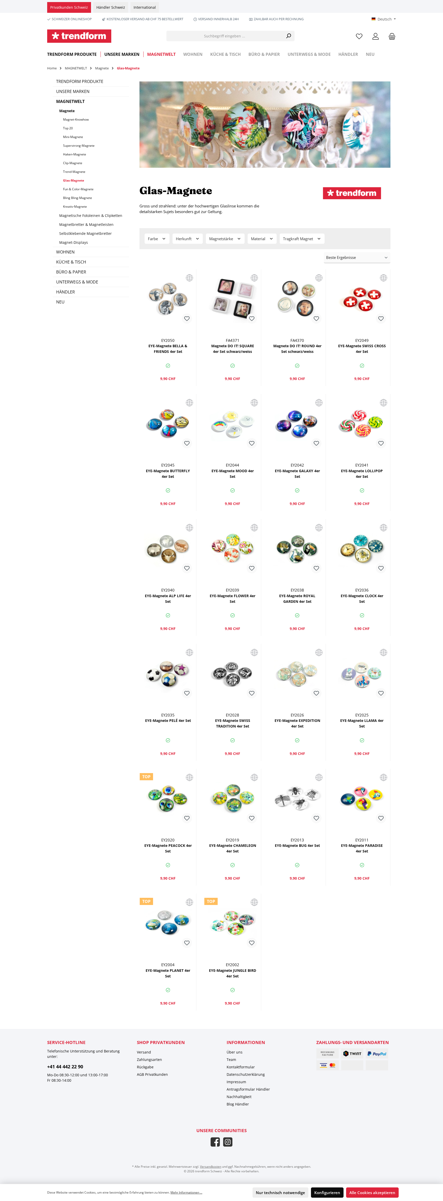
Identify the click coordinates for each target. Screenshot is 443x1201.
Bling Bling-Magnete (77, 198)
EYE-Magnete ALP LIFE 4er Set (168, 598)
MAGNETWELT (70, 101)
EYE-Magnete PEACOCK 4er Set (168, 848)
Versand (144, 1052)
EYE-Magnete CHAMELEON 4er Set (232, 848)
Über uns (235, 1052)
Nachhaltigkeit (239, 1096)
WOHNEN (65, 252)
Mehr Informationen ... (186, 1192)
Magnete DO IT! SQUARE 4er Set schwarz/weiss (232, 348)
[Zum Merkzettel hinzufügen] (187, 318)
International (145, 7)
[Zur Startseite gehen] (79, 36)
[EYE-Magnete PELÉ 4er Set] (168, 673)
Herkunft (184, 238)
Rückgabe (145, 1067)
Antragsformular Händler (248, 1089)
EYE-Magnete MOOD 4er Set (233, 473)
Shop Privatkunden (161, 1042)
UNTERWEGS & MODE (77, 282)
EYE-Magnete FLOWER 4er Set (232, 598)
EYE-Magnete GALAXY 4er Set (297, 473)
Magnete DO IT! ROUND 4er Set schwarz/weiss (297, 348)
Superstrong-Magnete (79, 145)
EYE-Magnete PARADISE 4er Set (362, 848)
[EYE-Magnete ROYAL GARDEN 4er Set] (297, 548)
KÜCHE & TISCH (71, 262)
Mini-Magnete (73, 137)
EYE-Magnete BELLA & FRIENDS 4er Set (167, 348)
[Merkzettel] (359, 36)
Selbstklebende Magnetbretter (85, 233)
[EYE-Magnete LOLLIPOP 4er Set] (362, 423)
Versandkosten (210, 1166)
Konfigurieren (327, 1192)
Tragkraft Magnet (298, 238)
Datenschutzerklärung (246, 1074)
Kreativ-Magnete (75, 206)
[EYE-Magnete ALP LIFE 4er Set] (168, 548)
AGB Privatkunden (152, 1074)
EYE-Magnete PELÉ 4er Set (168, 720)
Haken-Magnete (74, 154)
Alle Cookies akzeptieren (372, 1192)
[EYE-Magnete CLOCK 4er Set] (362, 548)
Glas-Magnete (73, 180)
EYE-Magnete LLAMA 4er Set (362, 723)
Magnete (67, 110)
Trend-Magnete (74, 172)
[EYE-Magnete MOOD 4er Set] (232, 423)
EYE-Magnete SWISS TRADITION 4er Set (232, 723)
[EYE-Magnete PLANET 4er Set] (168, 923)
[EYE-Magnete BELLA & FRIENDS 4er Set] (168, 299)
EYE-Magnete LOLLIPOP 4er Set (362, 473)
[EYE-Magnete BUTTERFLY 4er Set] (168, 423)
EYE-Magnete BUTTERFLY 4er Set (168, 473)
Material (258, 238)
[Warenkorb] (390, 36)
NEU (60, 302)
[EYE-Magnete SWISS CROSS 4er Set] (362, 299)
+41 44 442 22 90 (65, 1066)
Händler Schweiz (110, 7)
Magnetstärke (221, 238)
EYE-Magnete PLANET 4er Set (168, 973)
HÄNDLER (65, 292)
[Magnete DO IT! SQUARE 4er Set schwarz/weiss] (232, 299)
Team (231, 1059)
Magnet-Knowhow (76, 119)
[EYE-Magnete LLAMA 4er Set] (362, 673)
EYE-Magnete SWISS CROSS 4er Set (362, 348)
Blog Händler (238, 1104)
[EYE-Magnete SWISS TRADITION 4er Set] (232, 673)
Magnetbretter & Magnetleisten (86, 224)
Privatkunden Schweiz (69, 7)
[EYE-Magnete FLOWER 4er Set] (232, 548)
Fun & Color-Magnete (78, 189)
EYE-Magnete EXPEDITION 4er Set (297, 723)
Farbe (153, 238)
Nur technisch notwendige (280, 1192)
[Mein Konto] (375, 36)
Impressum (236, 1081)
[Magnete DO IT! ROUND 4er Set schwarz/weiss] (297, 299)
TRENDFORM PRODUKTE (79, 81)
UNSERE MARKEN (72, 91)
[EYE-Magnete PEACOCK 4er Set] (168, 798)
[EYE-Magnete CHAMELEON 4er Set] (232, 798)
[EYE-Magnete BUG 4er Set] (297, 798)
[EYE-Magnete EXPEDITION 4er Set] (297, 673)
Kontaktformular (241, 1067)
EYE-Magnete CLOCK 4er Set (362, 598)
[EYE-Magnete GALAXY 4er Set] (297, 423)
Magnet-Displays (73, 242)
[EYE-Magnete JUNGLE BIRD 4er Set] (232, 923)
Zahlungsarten (149, 1059)
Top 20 (68, 128)
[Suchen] (289, 36)
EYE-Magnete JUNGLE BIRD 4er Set (232, 973)
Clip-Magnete (72, 163)
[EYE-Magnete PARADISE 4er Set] (362, 798)
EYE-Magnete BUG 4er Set (297, 845)
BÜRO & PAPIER (71, 272)
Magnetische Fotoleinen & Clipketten (90, 215)
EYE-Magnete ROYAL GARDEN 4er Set (297, 598)
